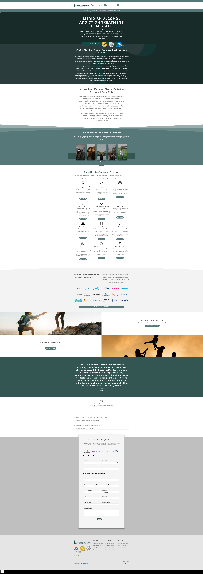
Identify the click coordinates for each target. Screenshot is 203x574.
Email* (85, 496)
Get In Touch (116, 0)
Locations (104, 0)
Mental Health (86, 10)
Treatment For (90, 0)
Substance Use (94, 10)
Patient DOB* (104, 460)
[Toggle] (75, 415)
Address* (85, 478)
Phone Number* (105, 496)
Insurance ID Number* (106, 502)
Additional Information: (88, 508)
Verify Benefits (117, 10)
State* (97, 484)
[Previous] (74, 153)
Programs (110, 10)
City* (85, 484)
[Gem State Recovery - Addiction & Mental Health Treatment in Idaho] (82, 5)
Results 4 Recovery (84, 563)
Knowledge (110, 0)
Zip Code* (110, 484)
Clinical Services (102, 10)
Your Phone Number (105, 466)
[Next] (129, 153)
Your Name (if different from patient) (90, 466)
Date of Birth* (104, 490)
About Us (85, 0)
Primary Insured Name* (88, 490)
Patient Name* (86, 460)
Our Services (97, 0)
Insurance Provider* (87, 502)
